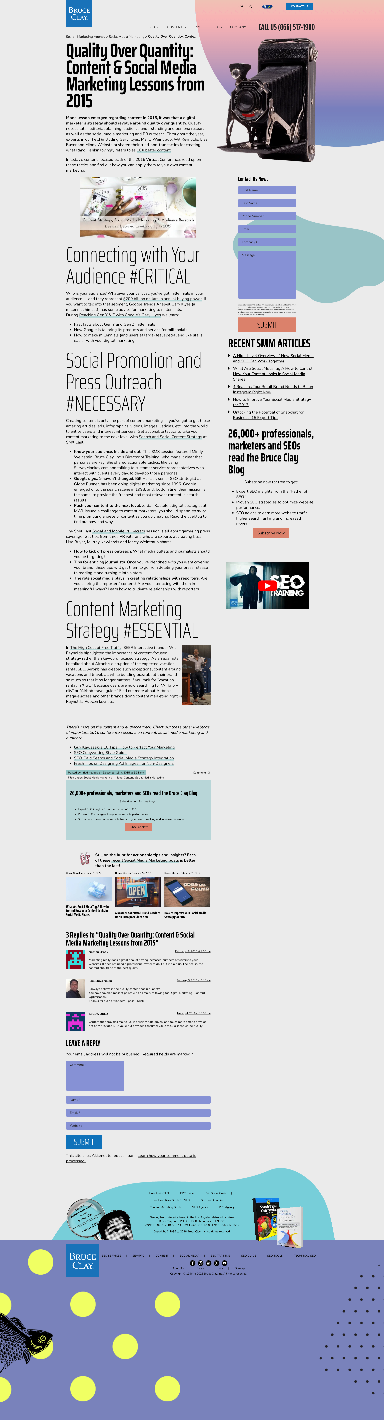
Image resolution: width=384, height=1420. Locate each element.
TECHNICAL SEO (305, 1256)
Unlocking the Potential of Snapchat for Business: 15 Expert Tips (268, 415)
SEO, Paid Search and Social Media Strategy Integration (124, 758)
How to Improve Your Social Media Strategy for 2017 (185, 915)
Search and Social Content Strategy (170, 437)
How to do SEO (159, 1193)
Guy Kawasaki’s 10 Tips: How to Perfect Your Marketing (124, 747)
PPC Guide (187, 1193)
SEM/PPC (138, 1256)
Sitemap (239, 1268)
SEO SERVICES (111, 1256)
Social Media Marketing (97, 778)
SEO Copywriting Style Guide (100, 752)
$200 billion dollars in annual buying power (162, 298)
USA (240, 6)
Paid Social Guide (215, 1193)
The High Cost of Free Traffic (95, 647)
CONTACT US (299, 6)
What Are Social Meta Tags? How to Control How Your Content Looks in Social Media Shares (87, 910)
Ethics (219, 1268)
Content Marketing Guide (165, 1207)
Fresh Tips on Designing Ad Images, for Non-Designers (124, 763)
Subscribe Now (138, 827)
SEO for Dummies (212, 1200)
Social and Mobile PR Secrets (118, 531)
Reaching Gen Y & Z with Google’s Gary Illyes (120, 315)
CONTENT (174, 27)
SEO (152, 27)
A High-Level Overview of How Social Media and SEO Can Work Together (273, 358)
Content (129, 778)
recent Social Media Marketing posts (145, 860)
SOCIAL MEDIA (189, 1256)
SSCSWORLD (98, 1014)
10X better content (154, 150)
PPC (198, 27)
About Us (179, 1268)
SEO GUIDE (248, 1256)
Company (238, 27)
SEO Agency (200, 1207)
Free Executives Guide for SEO (171, 1200)
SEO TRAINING (220, 1256)
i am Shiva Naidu (100, 981)
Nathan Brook (98, 952)
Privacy (200, 1268)
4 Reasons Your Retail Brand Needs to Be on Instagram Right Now (137, 915)
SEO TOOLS (275, 1256)
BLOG (217, 27)
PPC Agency (226, 1207)
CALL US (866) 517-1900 (286, 27)
